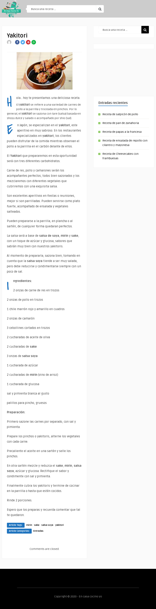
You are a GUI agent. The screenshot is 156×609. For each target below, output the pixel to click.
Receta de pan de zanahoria (120, 123)
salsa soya (47, 525)
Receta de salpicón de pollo (120, 114)
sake (36, 525)
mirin (29, 525)
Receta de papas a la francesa (122, 132)
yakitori (59, 525)
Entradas (38, 531)
